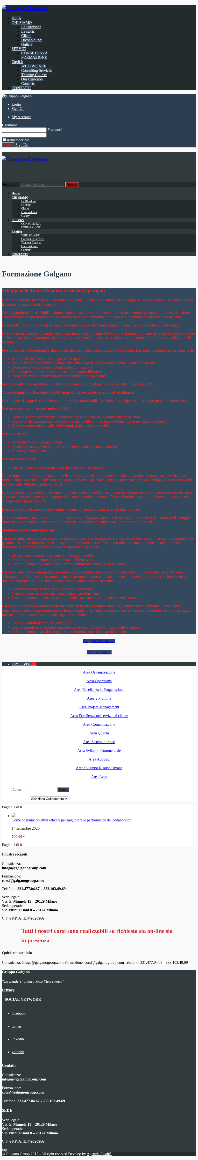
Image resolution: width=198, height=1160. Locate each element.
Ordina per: (20, 799)
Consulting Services (36, 70)
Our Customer (32, 79)
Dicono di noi (31, 40)
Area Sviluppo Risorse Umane (99, 768)
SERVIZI (19, 49)
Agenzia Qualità (99, 1154)
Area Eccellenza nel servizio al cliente (99, 716)
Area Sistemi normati (99, 742)
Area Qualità (99, 733)
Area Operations (99, 681)
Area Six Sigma (99, 698)
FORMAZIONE (34, 57)
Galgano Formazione (99, 641)
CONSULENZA (34, 53)
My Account (21, 117)
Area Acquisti (99, 759)
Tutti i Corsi (24, 664)
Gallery (27, 44)
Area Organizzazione (99, 672)
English (17, 62)
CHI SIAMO (22, 23)
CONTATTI (21, 88)
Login (16, 104)
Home (16, 18)
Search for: (10, 184)
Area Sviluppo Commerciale (99, 750)
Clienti (26, 36)
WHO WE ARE (33, 66)
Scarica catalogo (99, 652)
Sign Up (18, 109)
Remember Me (18, 140)
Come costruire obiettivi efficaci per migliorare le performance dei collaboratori (72, 820)
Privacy (8, 990)
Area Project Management (99, 707)
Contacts (28, 83)
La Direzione (31, 27)
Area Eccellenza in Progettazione (99, 690)
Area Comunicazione (99, 724)
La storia (28, 31)
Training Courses (34, 75)
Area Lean (99, 777)
